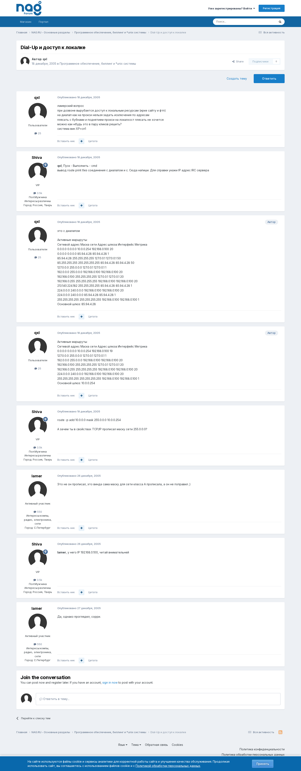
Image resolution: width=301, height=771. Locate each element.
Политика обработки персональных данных (253, 754)
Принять (262, 763)
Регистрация (271, 8)
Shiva (37, 157)
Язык (122, 744)
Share (239, 61)
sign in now (110, 682)
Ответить (269, 78)
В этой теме (263, 21)
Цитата (92, 141)
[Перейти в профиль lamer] (37, 490)
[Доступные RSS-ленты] (280, 732)
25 (39, 133)
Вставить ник (66, 141)
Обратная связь (156, 744)
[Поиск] (280, 21)
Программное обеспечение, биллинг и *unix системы (98, 63)
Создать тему (237, 78)
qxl (45, 59)
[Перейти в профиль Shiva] (37, 172)
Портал (43, 21)
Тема (135, 744)
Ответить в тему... (55, 699)
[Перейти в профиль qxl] (24, 61)
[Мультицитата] (81, 141)
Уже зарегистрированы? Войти (230, 8)
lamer (37, 476)
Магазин (25, 21)
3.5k (39, 193)
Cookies (177, 744)
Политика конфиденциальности (262, 749)
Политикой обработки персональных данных (168, 766)
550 (39, 511)
